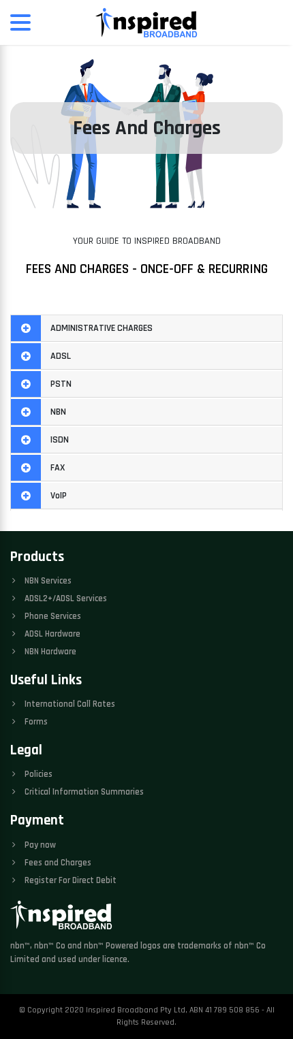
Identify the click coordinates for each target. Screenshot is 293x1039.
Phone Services (51, 616)
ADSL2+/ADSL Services (64, 598)
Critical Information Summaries (83, 791)
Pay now (39, 845)
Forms (35, 721)
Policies (37, 774)
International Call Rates (68, 704)
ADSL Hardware (51, 633)
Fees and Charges (56, 862)
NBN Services (47, 580)
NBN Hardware (49, 651)
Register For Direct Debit (69, 880)
